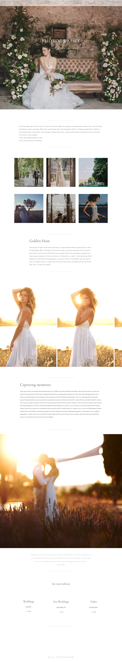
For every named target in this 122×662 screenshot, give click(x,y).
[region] (28, 172)
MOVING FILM (93, 607)
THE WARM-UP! (61, 607)
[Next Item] (119, 325)
